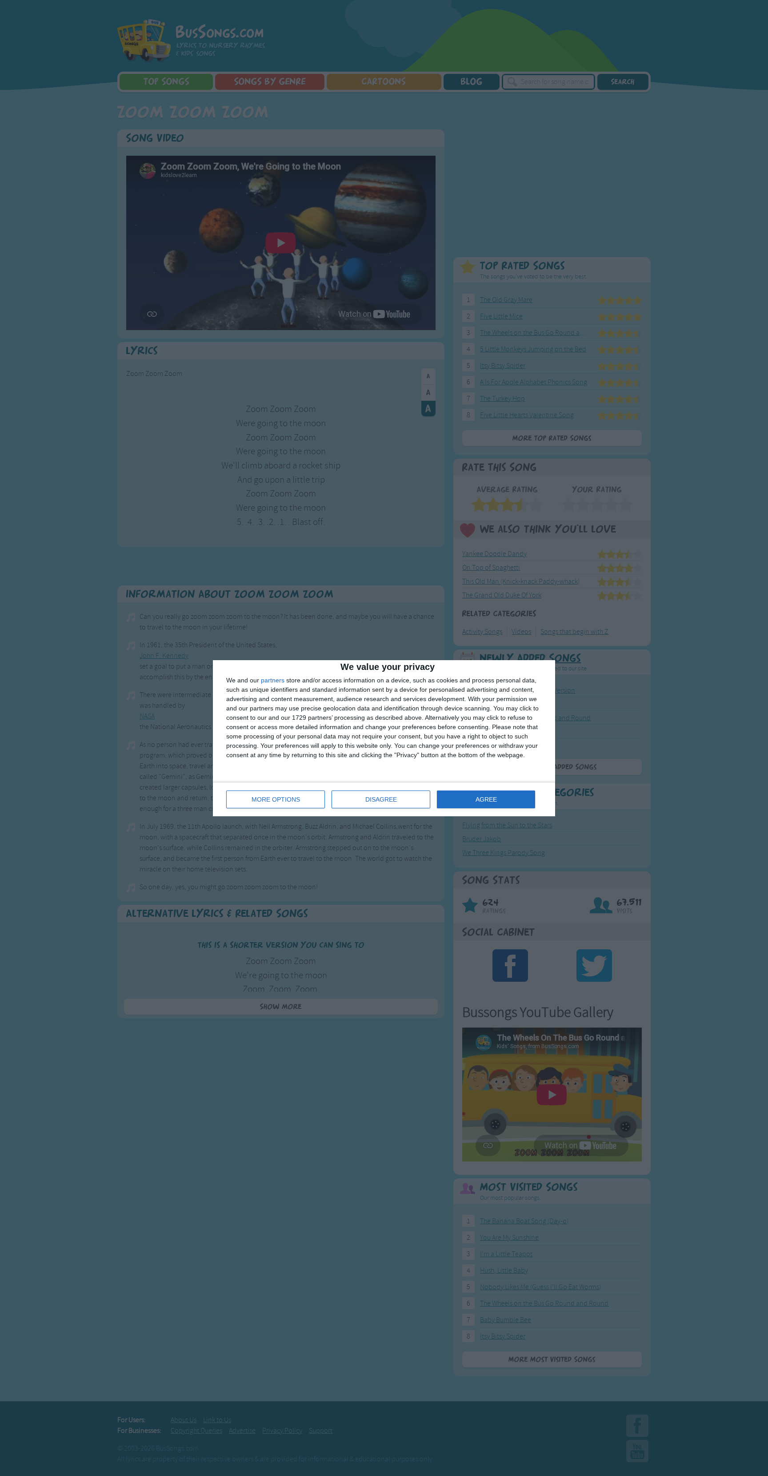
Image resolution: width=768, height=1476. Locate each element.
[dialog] (384, 738)
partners (272, 680)
